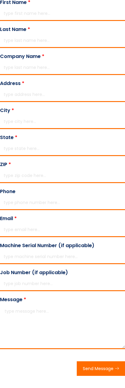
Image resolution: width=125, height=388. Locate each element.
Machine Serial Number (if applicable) (47, 245)
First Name (15, 2)
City (7, 110)
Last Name (15, 29)
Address (12, 83)
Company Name (22, 56)
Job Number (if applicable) (34, 272)
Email (8, 218)
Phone (7, 191)
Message (13, 299)
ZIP (5, 164)
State (8, 137)
